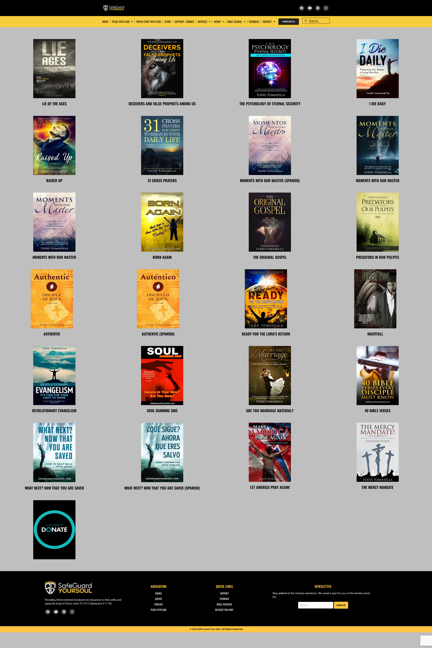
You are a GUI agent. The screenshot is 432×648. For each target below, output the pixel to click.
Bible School (234, 22)
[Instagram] (326, 8)
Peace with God (120, 22)
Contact (267, 22)
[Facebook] (301, 8)
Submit (341, 605)
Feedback (254, 22)
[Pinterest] (318, 8)
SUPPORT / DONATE (184, 22)
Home (105, 22)
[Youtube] (310, 8)
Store (167, 22)
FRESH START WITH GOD (148, 22)
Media (217, 22)
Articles (202, 22)
